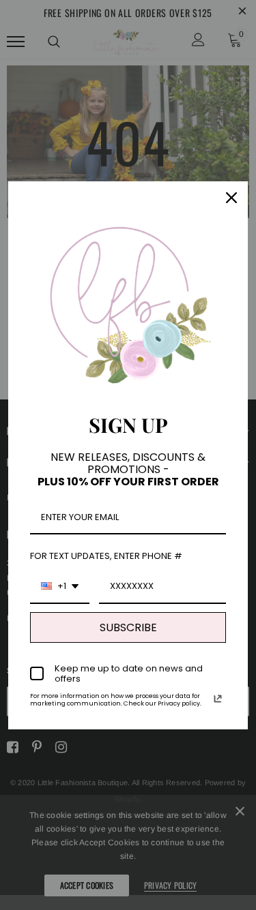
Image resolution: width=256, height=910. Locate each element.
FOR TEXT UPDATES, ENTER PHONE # (106, 555)
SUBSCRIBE (128, 627)
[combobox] (59, 587)
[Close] (231, 197)
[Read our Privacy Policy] (218, 699)
